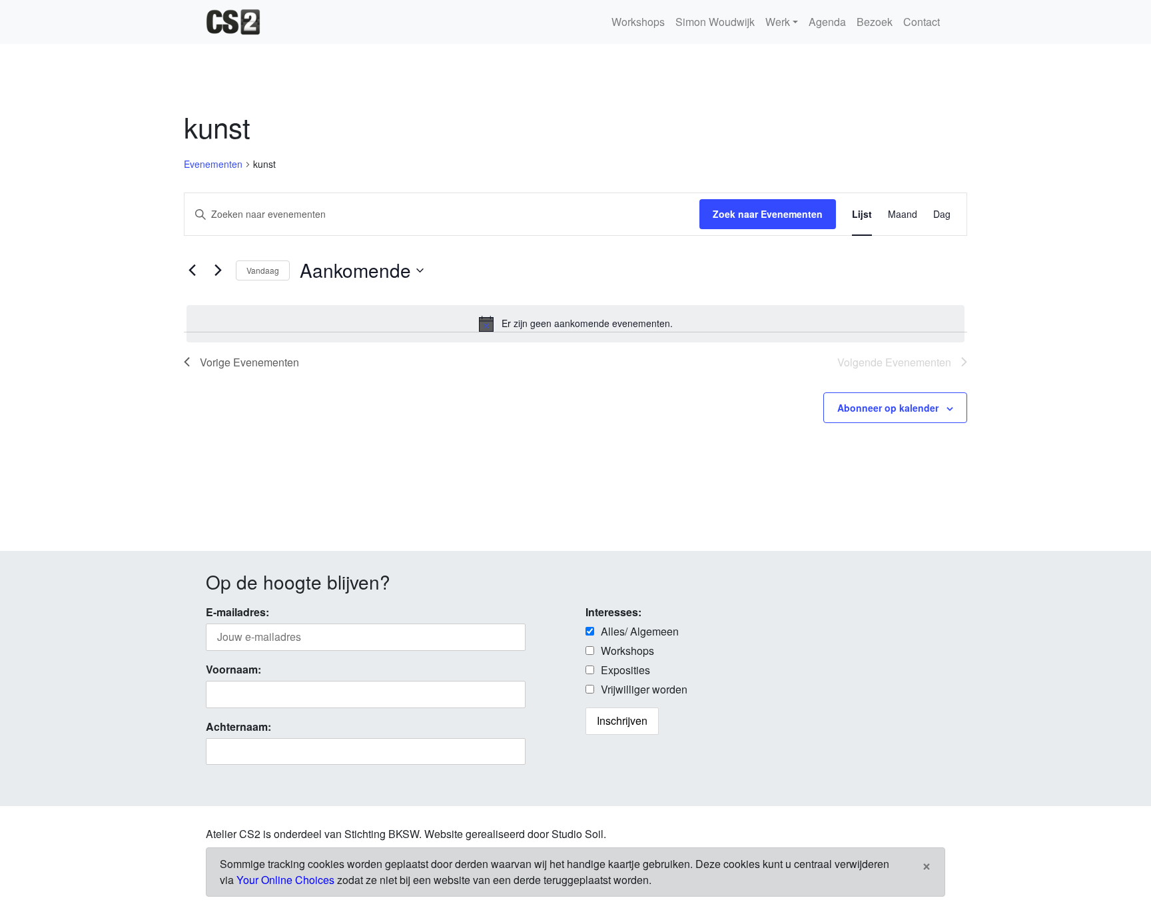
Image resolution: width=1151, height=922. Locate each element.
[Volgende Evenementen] (218, 270)
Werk (777, 21)
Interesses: (613, 612)
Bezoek (875, 21)
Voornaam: (233, 669)
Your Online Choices (285, 879)
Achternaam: (238, 726)
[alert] (575, 323)
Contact (921, 21)
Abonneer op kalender (888, 407)
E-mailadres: (237, 612)
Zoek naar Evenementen (768, 214)
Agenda (827, 21)
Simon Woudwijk (715, 21)
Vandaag (262, 270)
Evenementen (213, 164)
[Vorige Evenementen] (192, 270)
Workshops (638, 21)
